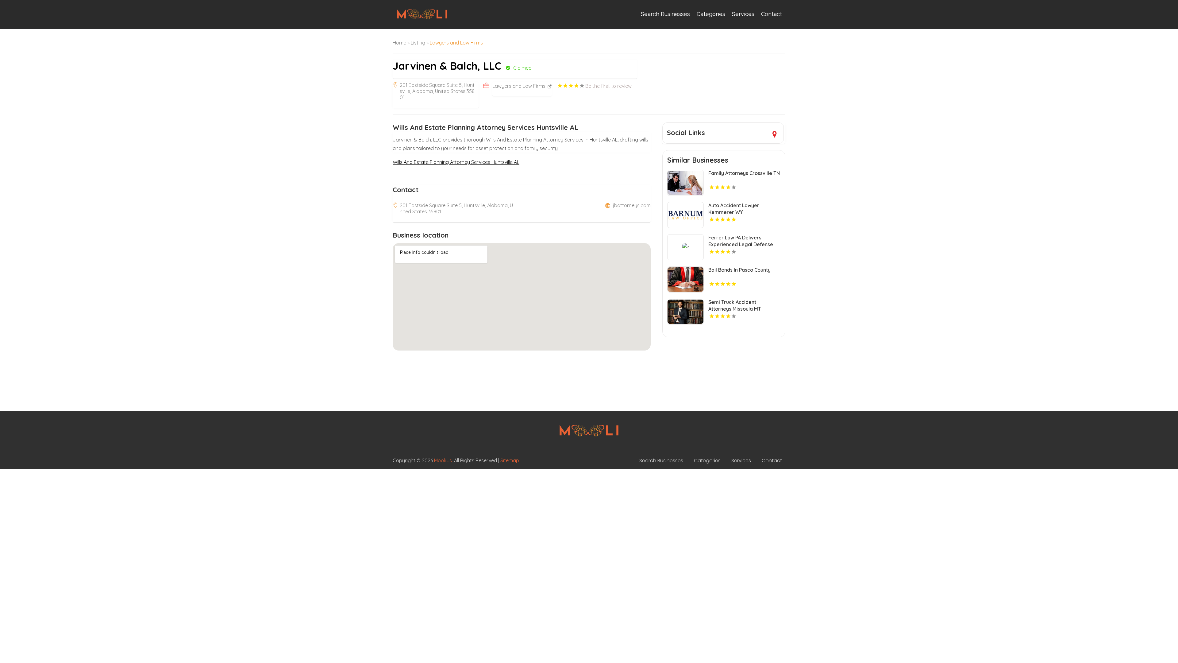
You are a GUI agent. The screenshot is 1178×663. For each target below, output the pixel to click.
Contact (771, 14)
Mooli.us (443, 460)
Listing (418, 43)
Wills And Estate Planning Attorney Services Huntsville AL (456, 162)
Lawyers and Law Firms (456, 43)
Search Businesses (665, 14)
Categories (711, 14)
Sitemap (509, 460)
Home (399, 43)
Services (743, 14)
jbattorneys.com (632, 205)
